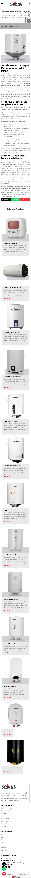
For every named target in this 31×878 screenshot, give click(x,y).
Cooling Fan (4, 816)
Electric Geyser (20, 25)
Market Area (4, 850)
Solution (3, 842)
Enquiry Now (6, 199)
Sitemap (3, 847)
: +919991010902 (6, 858)
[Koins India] (16, 3)
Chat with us (15, 199)
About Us (3, 837)
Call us (25, 199)
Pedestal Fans (4, 824)
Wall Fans (3, 826)
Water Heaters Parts (6, 810)
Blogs (2, 840)
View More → (7, 254)
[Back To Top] (27, 874)
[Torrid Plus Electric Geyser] (15, 48)
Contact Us (4, 845)
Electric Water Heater (6, 808)
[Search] (29, 3)
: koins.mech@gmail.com (8, 860)
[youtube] (6, 867)
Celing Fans (4, 813)
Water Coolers (5, 818)
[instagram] (9, 867)
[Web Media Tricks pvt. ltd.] (16, 876)
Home (2, 25)
